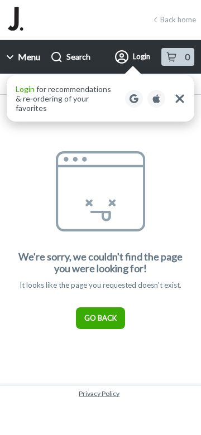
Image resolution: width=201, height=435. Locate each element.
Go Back (100, 317)
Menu (29, 56)
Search (78, 56)
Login (141, 56)
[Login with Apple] (156, 99)
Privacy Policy (99, 393)
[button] (100, 98)
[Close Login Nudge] (179, 98)
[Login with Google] (134, 99)
